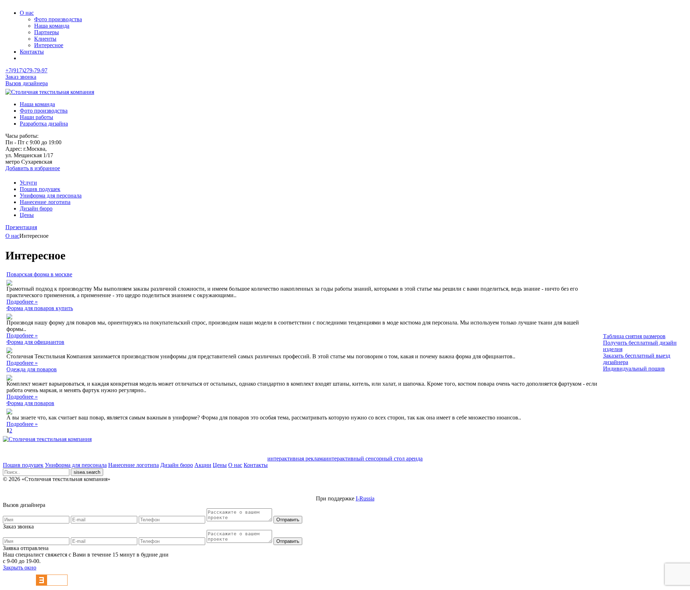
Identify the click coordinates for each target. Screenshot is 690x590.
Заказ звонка (20, 77)
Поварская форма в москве (39, 274)
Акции (202, 465)
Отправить (287, 519)
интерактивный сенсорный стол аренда (374, 458)
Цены (27, 215)
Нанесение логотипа (45, 202)
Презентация (21, 227)
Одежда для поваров (31, 369)
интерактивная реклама (296, 458)
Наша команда (51, 26)
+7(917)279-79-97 (26, 70)
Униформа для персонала (51, 195)
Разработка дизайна (44, 124)
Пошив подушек (40, 189)
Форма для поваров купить (39, 308)
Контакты (32, 52)
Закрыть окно (19, 567)
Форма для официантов (35, 342)
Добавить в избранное (32, 168)
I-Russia (365, 498)
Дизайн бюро (36, 208)
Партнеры (46, 32)
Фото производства (58, 19)
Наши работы (36, 117)
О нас (27, 13)
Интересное (48, 45)
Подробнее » (22, 302)
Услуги (28, 183)
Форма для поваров (30, 403)
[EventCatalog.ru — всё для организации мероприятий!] (52, 584)
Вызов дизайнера (26, 83)
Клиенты (45, 39)
